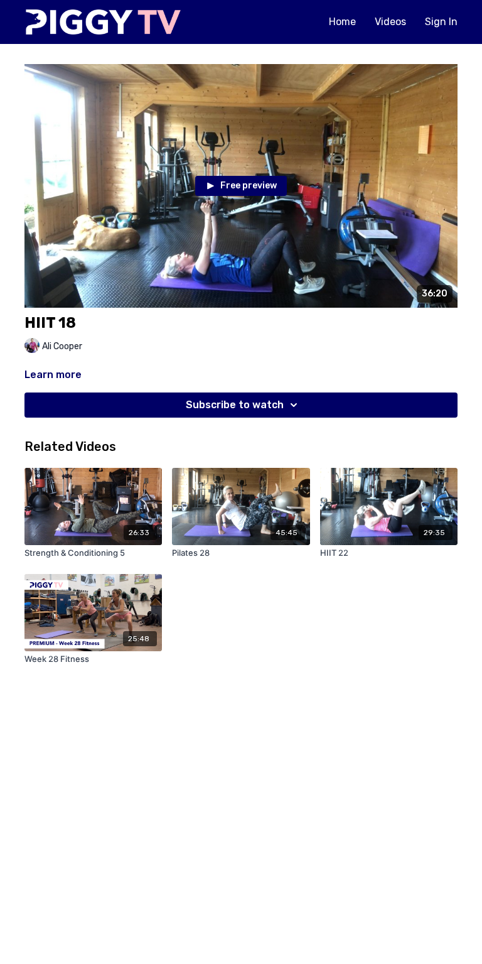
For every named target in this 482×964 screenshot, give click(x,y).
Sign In (441, 22)
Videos (390, 22)
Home (342, 22)
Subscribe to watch (235, 405)
